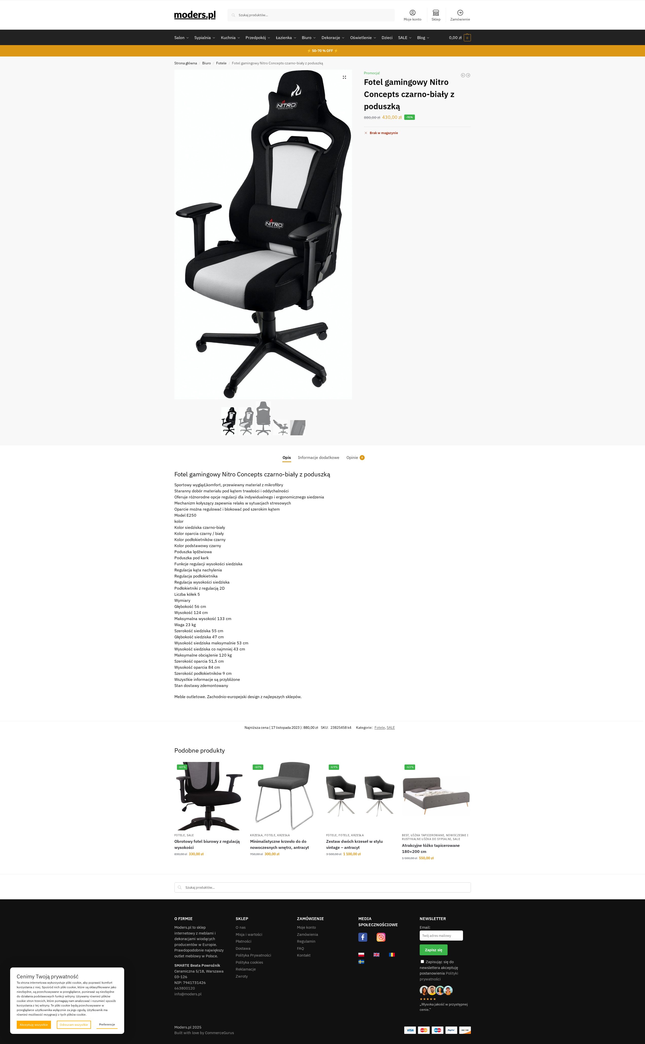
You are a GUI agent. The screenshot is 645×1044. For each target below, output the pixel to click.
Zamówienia (307, 934)
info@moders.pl (187, 994)
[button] (460, 37)
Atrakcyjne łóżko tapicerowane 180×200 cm (431, 848)
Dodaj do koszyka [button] (208, 865)
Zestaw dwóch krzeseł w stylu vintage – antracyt (354, 844)
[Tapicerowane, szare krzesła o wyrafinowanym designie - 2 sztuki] (468, 75)
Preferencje (107, 1024)
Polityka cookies (249, 962)
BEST (405, 835)
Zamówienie (460, 19)
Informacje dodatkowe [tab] (318, 457)
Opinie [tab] (354, 457)
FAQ (300, 948)
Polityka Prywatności (253, 955)
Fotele (221, 63)
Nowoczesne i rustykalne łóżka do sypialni (435, 837)
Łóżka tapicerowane (427, 835)
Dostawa (243, 948)
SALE (391, 727)
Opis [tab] (287, 457)
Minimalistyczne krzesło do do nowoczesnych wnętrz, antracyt (279, 844)
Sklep (436, 19)
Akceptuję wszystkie (34, 1025)
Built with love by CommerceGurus (204, 1032)
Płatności (243, 941)
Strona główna (185, 63)
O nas (241, 927)
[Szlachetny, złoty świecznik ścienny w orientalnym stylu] (463, 75)
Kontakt (303, 955)
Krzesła (256, 835)
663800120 (184, 988)
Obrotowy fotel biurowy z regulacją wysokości (207, 844)
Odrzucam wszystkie (74, 1025)
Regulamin (306, 941)
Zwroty (242, 976)
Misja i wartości (249, 934)
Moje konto (412, 19)
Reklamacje (246, 969)
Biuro (206, 63)
